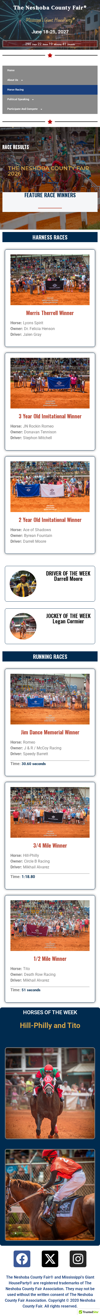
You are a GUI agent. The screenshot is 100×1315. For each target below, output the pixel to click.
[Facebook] (22, 1259)
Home (11, 70)
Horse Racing (15, 89)
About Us (12, 80)
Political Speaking (18, 99)
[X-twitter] (50, 1259)
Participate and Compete (22, 109)
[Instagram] (78, 1259)
